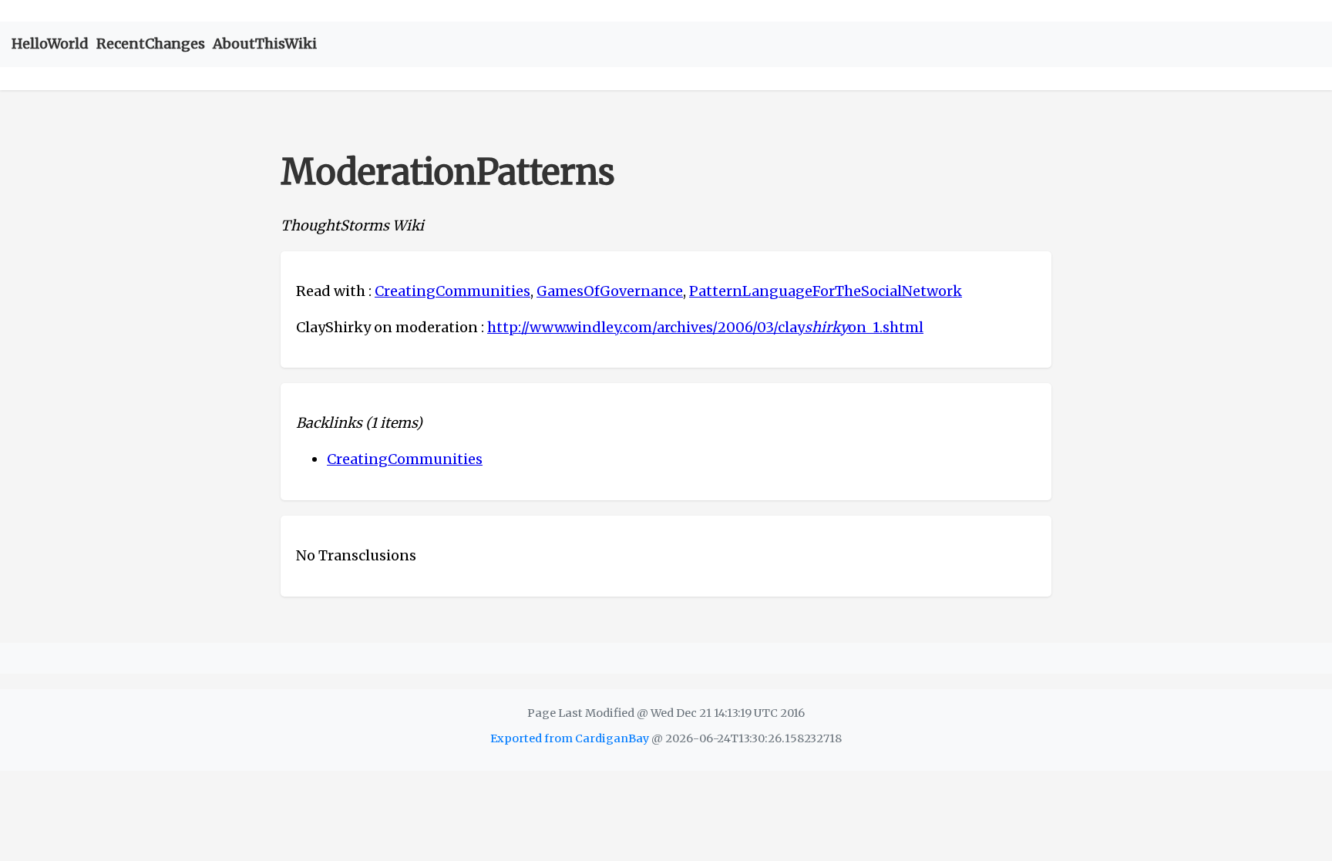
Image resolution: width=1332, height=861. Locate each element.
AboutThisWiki (265, 43)
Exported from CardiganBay (569, 738)
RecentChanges (150, 43)
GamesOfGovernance (609, 291)
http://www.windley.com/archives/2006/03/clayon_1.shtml (705, 327)
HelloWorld (50, 43)
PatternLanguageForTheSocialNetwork (825, 291)
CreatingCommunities (452, 291)
